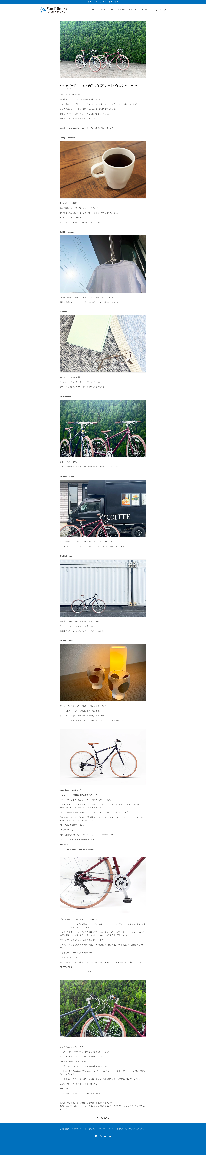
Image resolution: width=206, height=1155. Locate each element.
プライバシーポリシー (107, 1129)
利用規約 (120, 1129)
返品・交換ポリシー (90, 1129)
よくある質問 (65, 1129)
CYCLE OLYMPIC (49, 1150)
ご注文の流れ (76, 1129)
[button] (155, 9)
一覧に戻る (104, 1118)
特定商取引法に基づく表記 (134, 1129)
